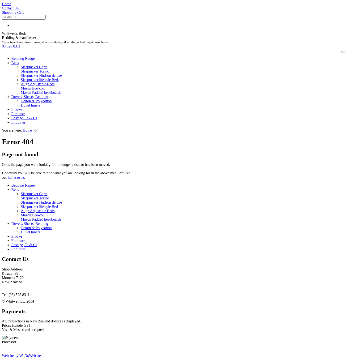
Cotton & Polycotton (36, 101)
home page (16, 177)
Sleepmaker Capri (34, 67)
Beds (15, 63)
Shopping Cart (13, 12)
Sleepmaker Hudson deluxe (41, 75)
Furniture (18, 114)
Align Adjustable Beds (38, 84)
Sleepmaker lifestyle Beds (40, 80)
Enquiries (18, 122)
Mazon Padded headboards (41, 92)
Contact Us (10, 8)
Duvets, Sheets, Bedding (29, 97)
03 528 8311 (11, 46)
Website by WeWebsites (22, 356)
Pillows (16, 109)
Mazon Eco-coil (33, 88)
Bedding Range (23, 58)
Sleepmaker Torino (35, 71)
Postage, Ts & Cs (24, 118)
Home (6, 4)
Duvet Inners (30, 105)
